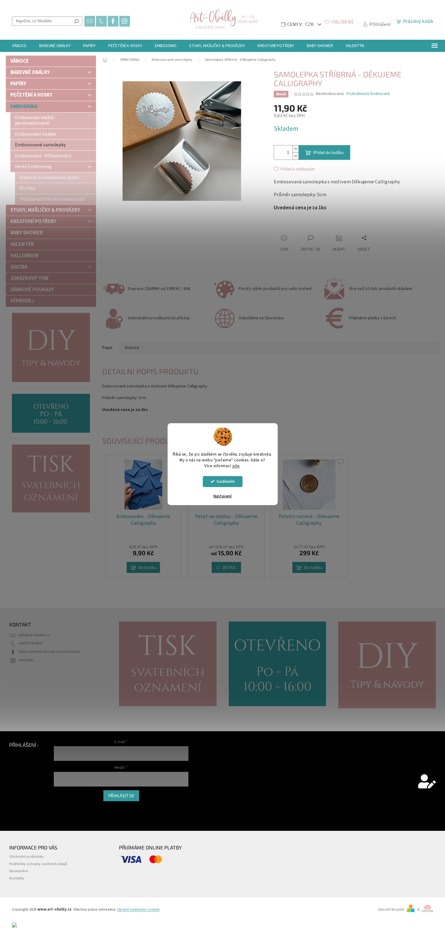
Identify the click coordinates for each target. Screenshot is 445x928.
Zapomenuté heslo (69, 814)
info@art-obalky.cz (34, 635)
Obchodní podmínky (26, 856)
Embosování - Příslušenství (43, 155)
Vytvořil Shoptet (391, 909)
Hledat (76, 21)
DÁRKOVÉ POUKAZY (32, 289)
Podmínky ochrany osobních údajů (38, 864)
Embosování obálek (35, 134)
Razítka (27, 188)
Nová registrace (67, 807)
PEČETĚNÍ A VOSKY (31, 95)
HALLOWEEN (24, 255)
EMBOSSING (24, 106)
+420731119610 (30, 643)
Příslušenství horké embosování (53, 199)
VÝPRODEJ (22, 301)
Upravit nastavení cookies (138, 909)
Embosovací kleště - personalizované (36, 120)
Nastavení (222, 496)
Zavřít (307, 226)
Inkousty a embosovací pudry (49, 177)
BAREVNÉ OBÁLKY (30, 72)
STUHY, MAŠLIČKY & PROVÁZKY (45, 210)
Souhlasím (226, 481)
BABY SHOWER (26, 233)
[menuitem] (19, 46)
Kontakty (16, 878)
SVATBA (18, 267)
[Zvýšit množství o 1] (295, 148)
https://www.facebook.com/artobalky (49, 651)
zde (236, 466)
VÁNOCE (19, 61)
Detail (229, 567)
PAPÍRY (18, 83)
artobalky (26, 660)
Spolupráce (18, 871)
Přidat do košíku (328, 152)
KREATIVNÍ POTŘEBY (33, 221)
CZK (310, 24)
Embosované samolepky (40, 144)
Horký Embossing (33, 166)
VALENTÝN (22, 244)
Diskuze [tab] (132, 348)
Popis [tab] (107, 348)
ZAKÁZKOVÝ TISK (29, 278)
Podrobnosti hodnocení (368, 94)
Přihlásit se (121, 795)
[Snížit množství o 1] (295, 156)
